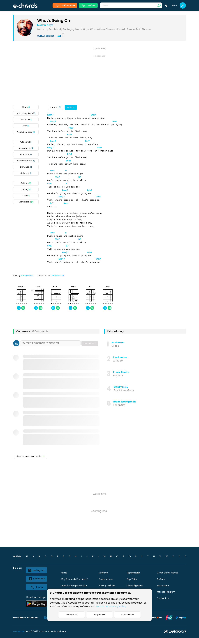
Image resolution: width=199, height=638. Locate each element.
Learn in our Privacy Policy (110, 606)
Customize (127, 614)
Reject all (99, 614)
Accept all (71, 614)
